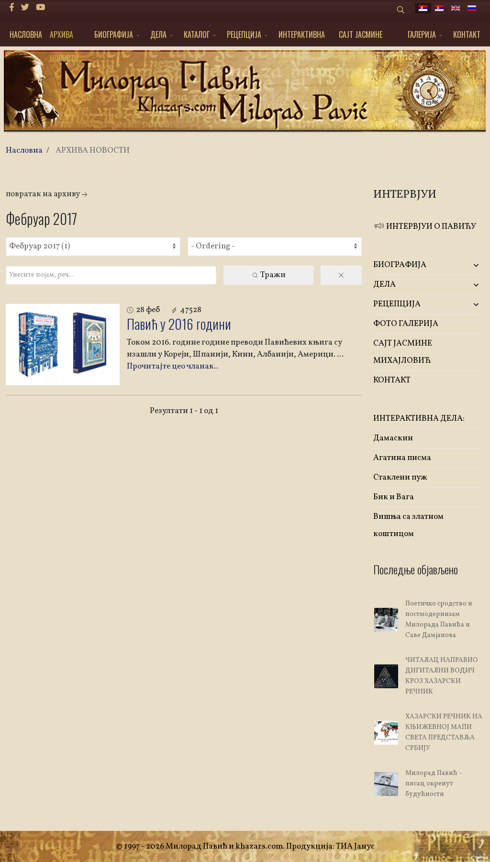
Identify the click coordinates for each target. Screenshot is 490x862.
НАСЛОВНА (26, 34)
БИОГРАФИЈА (113, 34)
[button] (465, 265)
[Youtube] (40, 7)
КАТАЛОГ (197, 34)
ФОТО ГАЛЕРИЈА (405, 323)
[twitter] (25, 7)
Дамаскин (393, 438)
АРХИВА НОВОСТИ (64, 37)
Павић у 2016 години (179, 324)
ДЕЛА (158, 34)
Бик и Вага (393, 497)
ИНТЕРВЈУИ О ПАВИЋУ (430, 226)
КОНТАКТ (466, 34)
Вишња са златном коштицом (408, 525)
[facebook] (11, 7)
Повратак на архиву (43, 194)
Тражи (272, 274)
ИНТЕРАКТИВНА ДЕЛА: (301, 37)
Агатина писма (402, 457)
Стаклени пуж (400, 477)
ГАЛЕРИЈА (422, 34)
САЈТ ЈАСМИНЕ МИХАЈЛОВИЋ (360, 37)
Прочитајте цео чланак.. (172, 366)
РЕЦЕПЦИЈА (244, 34)
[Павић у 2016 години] (63, 344)
